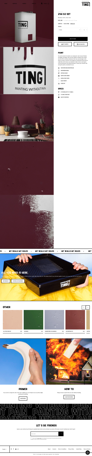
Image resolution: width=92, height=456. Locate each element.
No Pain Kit (6, 281)
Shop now (23, 398)
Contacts (54, 449)
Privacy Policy (71, 449)
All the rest (72, 23)
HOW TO (34, 3)
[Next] (88, 307)
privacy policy (39, 438)
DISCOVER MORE (69, 397)
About (49, 449)
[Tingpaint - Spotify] (16, 449)
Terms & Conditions (62, 449)
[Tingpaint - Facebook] (18, 449)
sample (24, 3)
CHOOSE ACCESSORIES (18, 281)
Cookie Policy (79, 449)
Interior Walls (66, 23)
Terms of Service (87, 449)
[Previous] (84, 307)
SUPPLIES (15, 3)
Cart (46, 3)
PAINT (6, 3)
